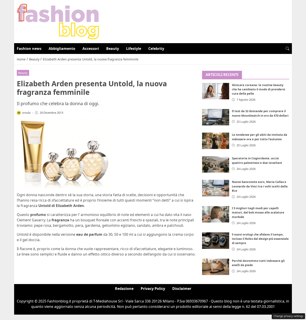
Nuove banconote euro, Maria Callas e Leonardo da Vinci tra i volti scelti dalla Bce (260, 186)
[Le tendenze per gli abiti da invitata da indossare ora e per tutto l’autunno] (215, 141)
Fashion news (29, 48)
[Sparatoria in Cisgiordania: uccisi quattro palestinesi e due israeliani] (215, 164)
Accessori (90, 48)
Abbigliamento (62, 48)
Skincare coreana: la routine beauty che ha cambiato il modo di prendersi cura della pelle (258, 89)
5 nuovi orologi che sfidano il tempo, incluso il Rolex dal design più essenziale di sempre (260, 238)
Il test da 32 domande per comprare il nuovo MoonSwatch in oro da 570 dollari (260, 113)
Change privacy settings (288, 316)
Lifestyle (133, 48)
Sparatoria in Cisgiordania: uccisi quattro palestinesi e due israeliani (257, 160)
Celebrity (156, 48)
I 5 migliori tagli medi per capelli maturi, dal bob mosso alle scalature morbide (258, 212)
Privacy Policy (153, 288)
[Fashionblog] (58, 21)
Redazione (124, 288)
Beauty (112, 48)
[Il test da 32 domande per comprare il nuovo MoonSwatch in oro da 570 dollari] (215, 117)
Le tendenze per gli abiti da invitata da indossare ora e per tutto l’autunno (259, 137)
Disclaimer (181, 288)
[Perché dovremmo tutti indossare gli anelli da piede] (215, 267)
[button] (287, 48)
